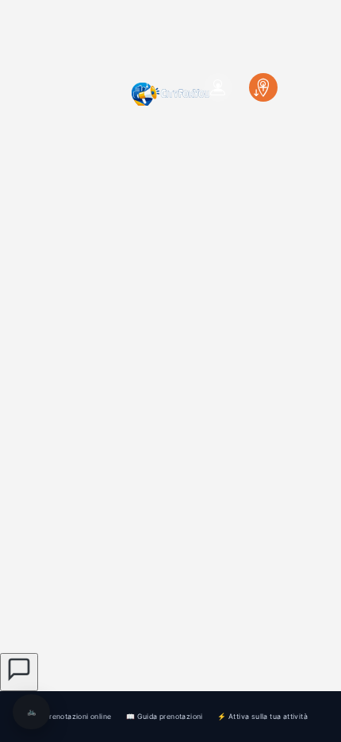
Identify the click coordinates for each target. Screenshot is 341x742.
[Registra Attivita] (263, 87)
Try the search (159, 516)
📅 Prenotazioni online (72, 716)
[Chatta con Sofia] (19, 672)
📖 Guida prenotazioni (164, 716)
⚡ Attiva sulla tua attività (262, 716)
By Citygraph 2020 (210, 619)
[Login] (218, 87)
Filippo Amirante (252, 590)
